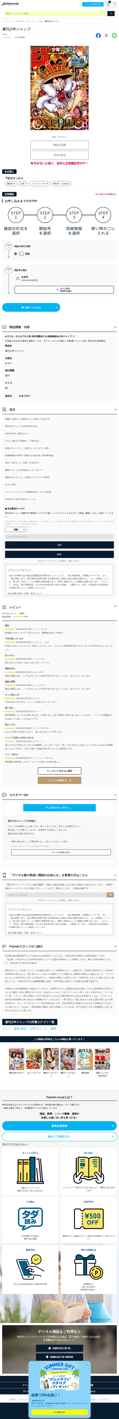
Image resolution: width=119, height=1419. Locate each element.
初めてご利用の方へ (59, 1136)
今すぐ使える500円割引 (104, 194)
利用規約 (12, 1399)
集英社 (4, 34)
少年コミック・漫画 (34, 21)
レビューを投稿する (57, 780)
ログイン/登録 (93, 4)
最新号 (10, 184)
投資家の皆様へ (91, 1399)
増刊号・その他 (60, 184)
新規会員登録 (59, 1125)
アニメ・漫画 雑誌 (17, 21)
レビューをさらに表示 (61, 771)
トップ (4, 21)
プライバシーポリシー (27, 1399)
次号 (22, 184)
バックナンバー (39, 184)
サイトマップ (104, 1399)
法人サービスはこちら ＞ (15, 1144)
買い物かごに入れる (31, 307)
